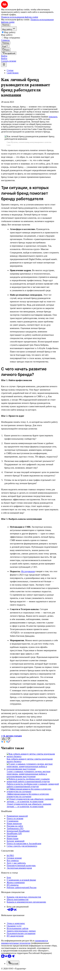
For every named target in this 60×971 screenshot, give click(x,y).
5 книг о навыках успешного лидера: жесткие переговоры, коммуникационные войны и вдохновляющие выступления (28, 774)
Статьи (10, 70)
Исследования (28, 571)
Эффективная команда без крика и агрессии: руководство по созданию (28, 795)
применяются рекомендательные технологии (24, 941)
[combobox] (13, 963)
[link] (6, 49)
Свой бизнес (13, 73)
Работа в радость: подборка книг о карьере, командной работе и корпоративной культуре (33, 785)
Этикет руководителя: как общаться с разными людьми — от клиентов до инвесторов (29, 805)
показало (53, 116)
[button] (4, 56)
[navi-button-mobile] (4, 64)
